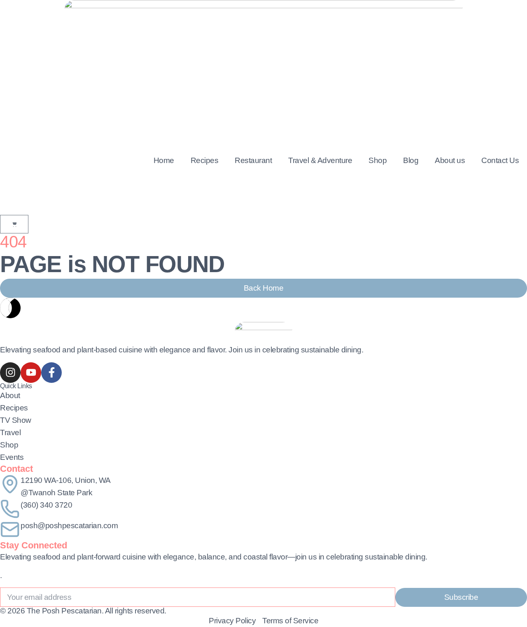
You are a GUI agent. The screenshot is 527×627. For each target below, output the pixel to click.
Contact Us (500, 160)
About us (450, 160)
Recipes (205, 160)
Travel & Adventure (320, 160)
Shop (377, 160)
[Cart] (14, 224)
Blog (410, 160)
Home (164, 160)
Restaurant (253, 160)
